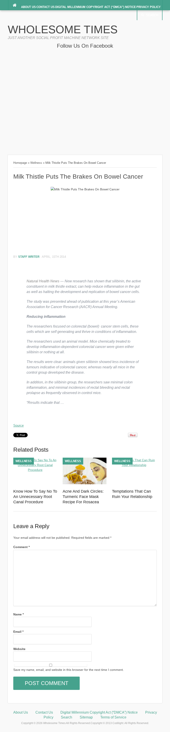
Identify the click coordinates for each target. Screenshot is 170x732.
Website (19, 649)
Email (18, 631)
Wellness (36, 162)
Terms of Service (113, 717)
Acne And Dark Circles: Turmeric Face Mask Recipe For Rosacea (83, 496)
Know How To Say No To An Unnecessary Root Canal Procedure (35, 496)
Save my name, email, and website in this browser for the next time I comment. (68, 669)
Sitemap (86, 717)
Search (152, 15)
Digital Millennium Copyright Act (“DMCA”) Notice (95, 7)
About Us (28, 7)
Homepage (20, 162)
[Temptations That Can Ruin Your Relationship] (134, 465)
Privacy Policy (148, 7)
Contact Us (45, 7)
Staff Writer (28, 256)
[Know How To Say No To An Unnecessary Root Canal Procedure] (35, 470)
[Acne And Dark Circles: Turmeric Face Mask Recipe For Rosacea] (84, 483)
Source (18, 425)
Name (18, 614)
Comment (21, 547)
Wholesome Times (63, 29)
